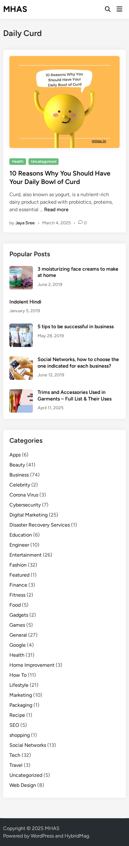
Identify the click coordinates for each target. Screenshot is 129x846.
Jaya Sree (25, 223)
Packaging (20, 705)
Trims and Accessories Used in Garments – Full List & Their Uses (74, 395)
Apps (15, 455)
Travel (16, 765)
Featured (19, 575)
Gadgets (18, 615)
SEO (14, 725)
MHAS (15, 9)
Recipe (17, 715)
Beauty (17, 465)
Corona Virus (23, 495)
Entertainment (25, 555)
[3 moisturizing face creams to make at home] (21, 270)
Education (20, 535)
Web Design (22, 785)
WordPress (42, 836)
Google (17, 645)
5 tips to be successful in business (76, 326)
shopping (19, 735)
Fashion (18, 565)
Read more (56, 209)
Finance (18, 585)
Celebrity (19, 485)
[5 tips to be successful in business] (21, 327)
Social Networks (27, 745)
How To (18, 675)
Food (15, 605)
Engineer (19, 545)
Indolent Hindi (25, 302)
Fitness (17, 595)
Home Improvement (31, 665)
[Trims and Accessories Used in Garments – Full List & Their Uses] (21, 393)
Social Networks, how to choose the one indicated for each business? (78, 362)
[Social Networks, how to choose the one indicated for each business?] (21, 360)
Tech (14, 755)
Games (17, 625)
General (18, 635)
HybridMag (76, 836)
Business (19, 475)
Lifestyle (18, 685)
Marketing (20, 695)
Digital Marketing (28, 515)
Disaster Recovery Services (39, 525)
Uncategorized (43, 161)
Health (17, 161)
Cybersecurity (25, 505)
